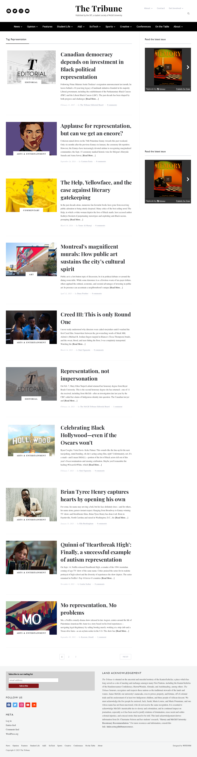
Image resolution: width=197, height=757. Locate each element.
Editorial (31, 82)
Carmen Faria (86, 161)
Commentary (31, 210)
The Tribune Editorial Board (91, 104)
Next (125, 656)
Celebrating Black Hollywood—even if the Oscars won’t (89, 435)
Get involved (175, 8)
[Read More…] (92, 98)
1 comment (117, 406)
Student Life (63, 26)
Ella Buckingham (86, 523)
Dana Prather (82, 293)
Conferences (144, 26)
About (147, 8)
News (17, 26)
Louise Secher (85, 584)
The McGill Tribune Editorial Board (95, 406)
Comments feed (12, 729)
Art (31, 274)
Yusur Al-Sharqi (85, 225)
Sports (109, 26)
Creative (124, 26)
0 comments (112, 104)
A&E (80, 26)
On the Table (162, 26)
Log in (9, 720)
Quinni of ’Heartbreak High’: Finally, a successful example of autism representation (96, 552)
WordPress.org (12, 733)
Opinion (31, 26)
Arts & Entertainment (31, 153)
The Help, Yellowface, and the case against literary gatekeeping (96, 190)
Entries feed (11, 725)
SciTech (93, 26)
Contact (161, 8)
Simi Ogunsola (84, 350)
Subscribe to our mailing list (21, 674)
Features (47, 26)
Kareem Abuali (87, 637)
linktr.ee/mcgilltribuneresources (120, 726)
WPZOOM (187, 745)
